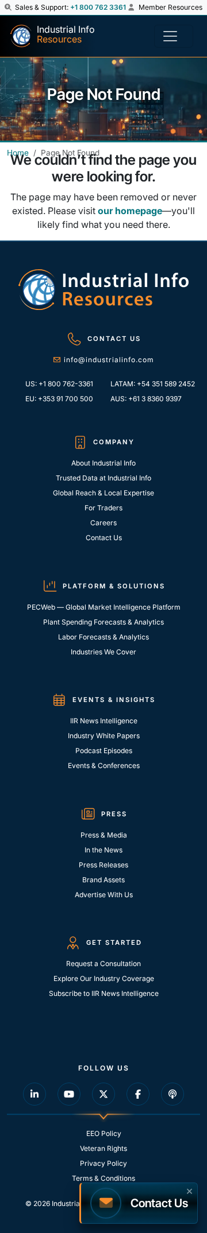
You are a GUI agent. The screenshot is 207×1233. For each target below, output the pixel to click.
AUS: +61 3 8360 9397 (146, 398)
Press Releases (103, 864)
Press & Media (103, 835)
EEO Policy (103, 1133)
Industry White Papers (104, 735)
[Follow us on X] (103, 1094)
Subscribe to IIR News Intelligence (104, 993)
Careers (103, 522)
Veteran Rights (103, 1148)
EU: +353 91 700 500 (59, 398)
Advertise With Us (104, 894)
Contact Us (104, 537)
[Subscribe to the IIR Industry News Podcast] (172, 1094)
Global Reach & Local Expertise (103, 492)
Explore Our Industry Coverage (103, 978)
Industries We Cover (103, 651)
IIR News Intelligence (103, 720)
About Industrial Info (103, 463)
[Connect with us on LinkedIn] (34, 1094)
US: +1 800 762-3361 (59, 383)
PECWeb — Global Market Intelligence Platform (104, 607)
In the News (103, 850)
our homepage (130, 210)
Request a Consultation (103, 963)
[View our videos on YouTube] (68, 1094)
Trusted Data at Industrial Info (103, 478)
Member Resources (169, 7)
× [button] (189, 1190)
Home (18, 152)
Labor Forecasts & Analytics (103, 637)
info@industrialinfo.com (109, 359)
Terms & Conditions (103, 1178)
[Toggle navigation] (173, 36)
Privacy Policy (103, 1163)
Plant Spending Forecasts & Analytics (103, 622)
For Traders (103, 507)
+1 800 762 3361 (98, 7)
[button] (9, 7)
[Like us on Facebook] (138, 1094)
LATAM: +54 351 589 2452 (149, 383)
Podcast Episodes (103, 750)
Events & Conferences (104, 765)
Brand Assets (103, 879)
